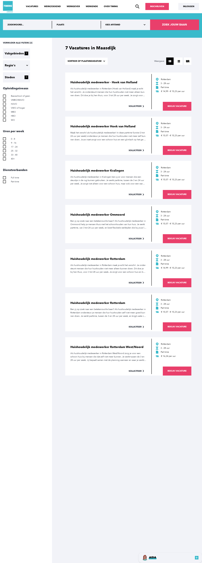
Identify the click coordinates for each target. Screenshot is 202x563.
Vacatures (32, 6)
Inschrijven (157, 6)
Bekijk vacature (177, 106)
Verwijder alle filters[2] (17, 42)
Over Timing (111, 6)
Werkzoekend (52, 6)
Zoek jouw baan (174, 25)
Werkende (92, 6)
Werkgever (73, 6)
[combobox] (76, 24)
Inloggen (188, 6)
